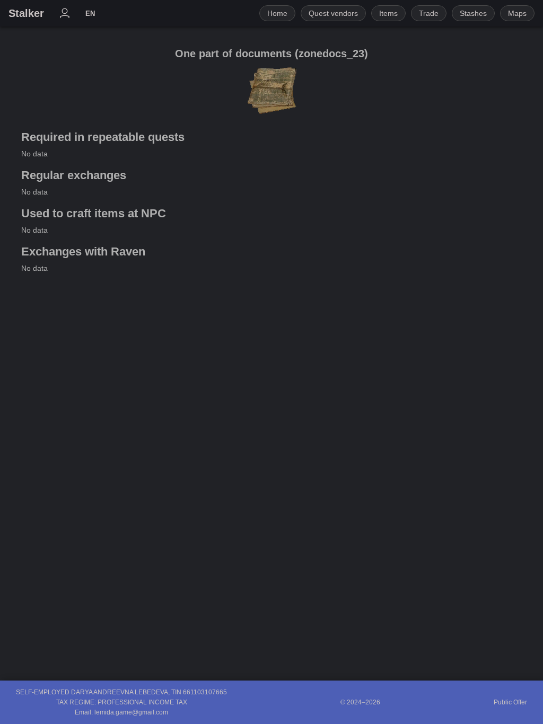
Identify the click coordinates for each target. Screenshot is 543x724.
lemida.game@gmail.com (131, 712)
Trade (429, 13)
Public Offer (510, 702)
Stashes (473, 13)
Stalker (26, 13)
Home (277, 13)
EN (90, 13)
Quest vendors (333, 13)
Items (388, 13)
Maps (517, 13)
